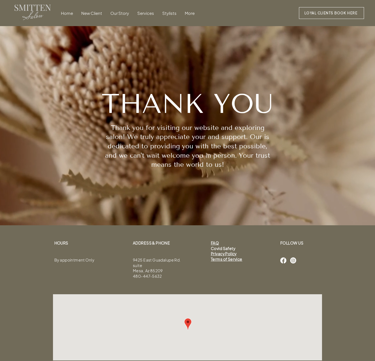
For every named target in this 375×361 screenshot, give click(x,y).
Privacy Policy (224, 253)
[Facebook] (283, 260)
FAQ (215, 242)
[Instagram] (293, 260)
